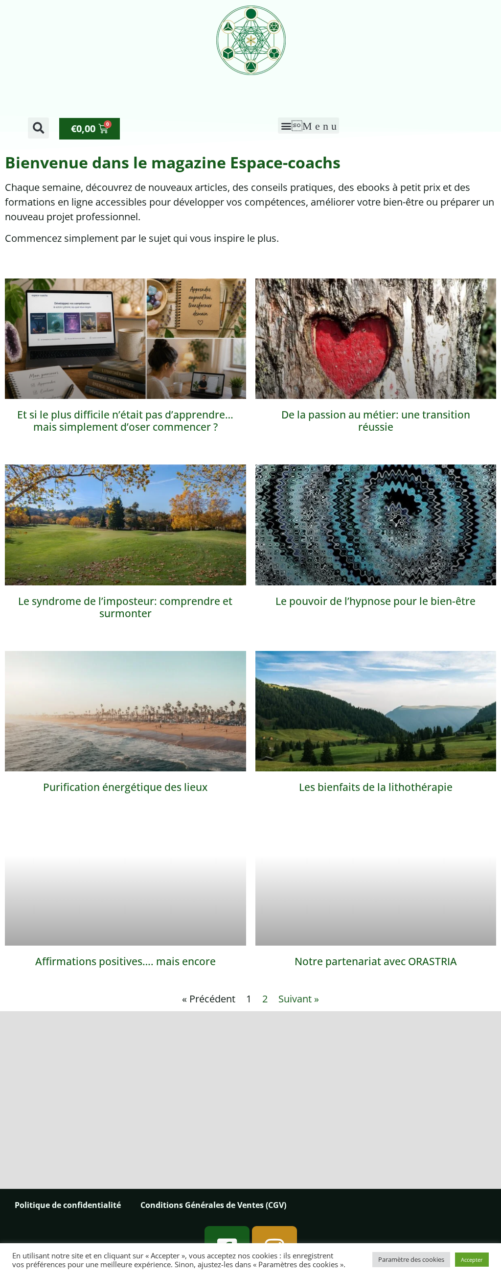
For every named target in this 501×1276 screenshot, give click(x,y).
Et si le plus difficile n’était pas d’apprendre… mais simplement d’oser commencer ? (125, 421)
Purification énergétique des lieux (125, 787)
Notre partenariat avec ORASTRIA (376, 961)
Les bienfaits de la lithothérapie (376, 787)
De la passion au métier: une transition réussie (375, 421)
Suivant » (298, 998)
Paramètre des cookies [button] (411, 1259)
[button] (38, 128)
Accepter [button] (472, 1259)
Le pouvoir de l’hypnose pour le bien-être (375, 601)
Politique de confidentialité (68, 1205)
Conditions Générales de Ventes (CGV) (213, 1205)
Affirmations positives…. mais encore (125, 961)
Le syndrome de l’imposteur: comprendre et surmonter (125, 607)
